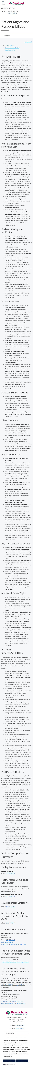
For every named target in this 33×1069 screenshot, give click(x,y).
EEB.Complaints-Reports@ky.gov (16, 944)
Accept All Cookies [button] (22, 1061)
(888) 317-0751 (10, 923)
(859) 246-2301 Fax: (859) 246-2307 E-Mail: (8, 942)
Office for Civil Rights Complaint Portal (13, 985)
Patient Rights (9, 45)
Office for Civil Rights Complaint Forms (13, 1003)
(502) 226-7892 (10, 873)
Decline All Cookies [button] (9, 1061)
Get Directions (12, 13)
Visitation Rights (10, 50)
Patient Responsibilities (12, 48)
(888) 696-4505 (20, 1028)
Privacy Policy (8, 1056)
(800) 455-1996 (10, 907)
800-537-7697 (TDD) (17, 1001)
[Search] (28, 2)
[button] (9, 1064)
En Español (28, 42)
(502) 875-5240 (20, 1025)
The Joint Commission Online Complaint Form (15, 962)
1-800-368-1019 (6, 1001)
